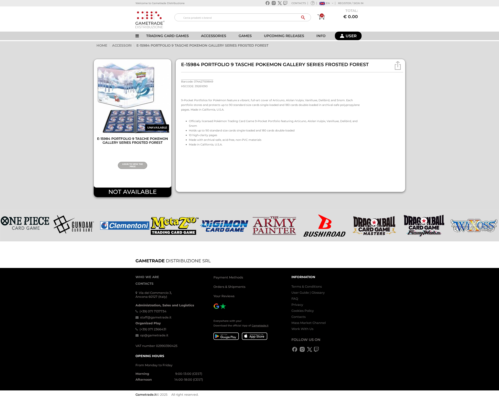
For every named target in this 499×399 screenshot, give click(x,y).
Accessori (122, 45)
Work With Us (302, 329)
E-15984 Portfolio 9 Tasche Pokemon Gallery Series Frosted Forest (202, 45)
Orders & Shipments (229, 287)
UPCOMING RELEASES (284, 36)
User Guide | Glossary (308, 292)
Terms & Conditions (306, 286)
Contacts (298, 317)
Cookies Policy (302, 311)
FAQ (294, 299)
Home (102, 45)
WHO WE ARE (147, 277)
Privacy (297, 305)
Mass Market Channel (308, 323)
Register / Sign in (351, 3)
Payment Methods (228, 277)
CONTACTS (298, 3)
